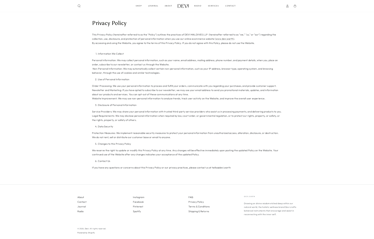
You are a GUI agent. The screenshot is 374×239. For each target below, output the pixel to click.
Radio (80, 211)
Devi (87, 228)
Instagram (138, 197)
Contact (81, 201)
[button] (79, 6)
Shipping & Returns (198, 211)
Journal (81, 206)
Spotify (137, 211)
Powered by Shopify (86, 233)
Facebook (138, 201)
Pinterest (138, 206)
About (80, 197)
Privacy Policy (196, 201)
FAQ (190, 197)
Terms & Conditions (199, 206)
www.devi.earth (224, 38)
